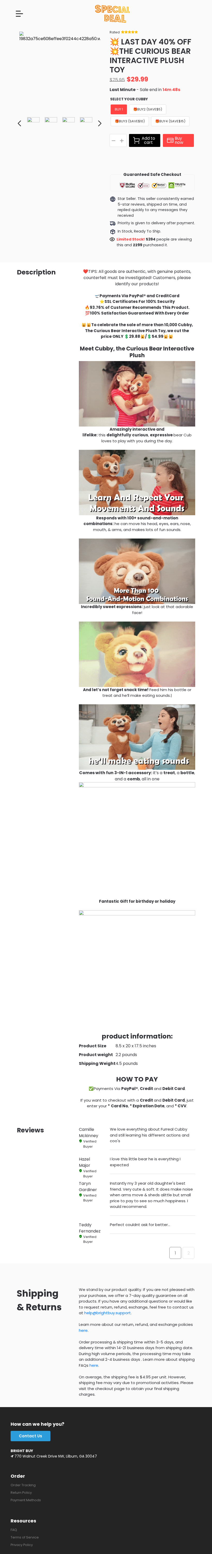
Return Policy (21, 1492)
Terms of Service (25, 1537)
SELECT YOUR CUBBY (129, 99)
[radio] (119, 109)
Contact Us (30, 1436)
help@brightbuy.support (107, 1313)
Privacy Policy (22, 1545)
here (83, 1330)
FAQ (14, 1530)
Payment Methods (26, 1500)
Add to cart (148, 140)
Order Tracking (23, 1485)
